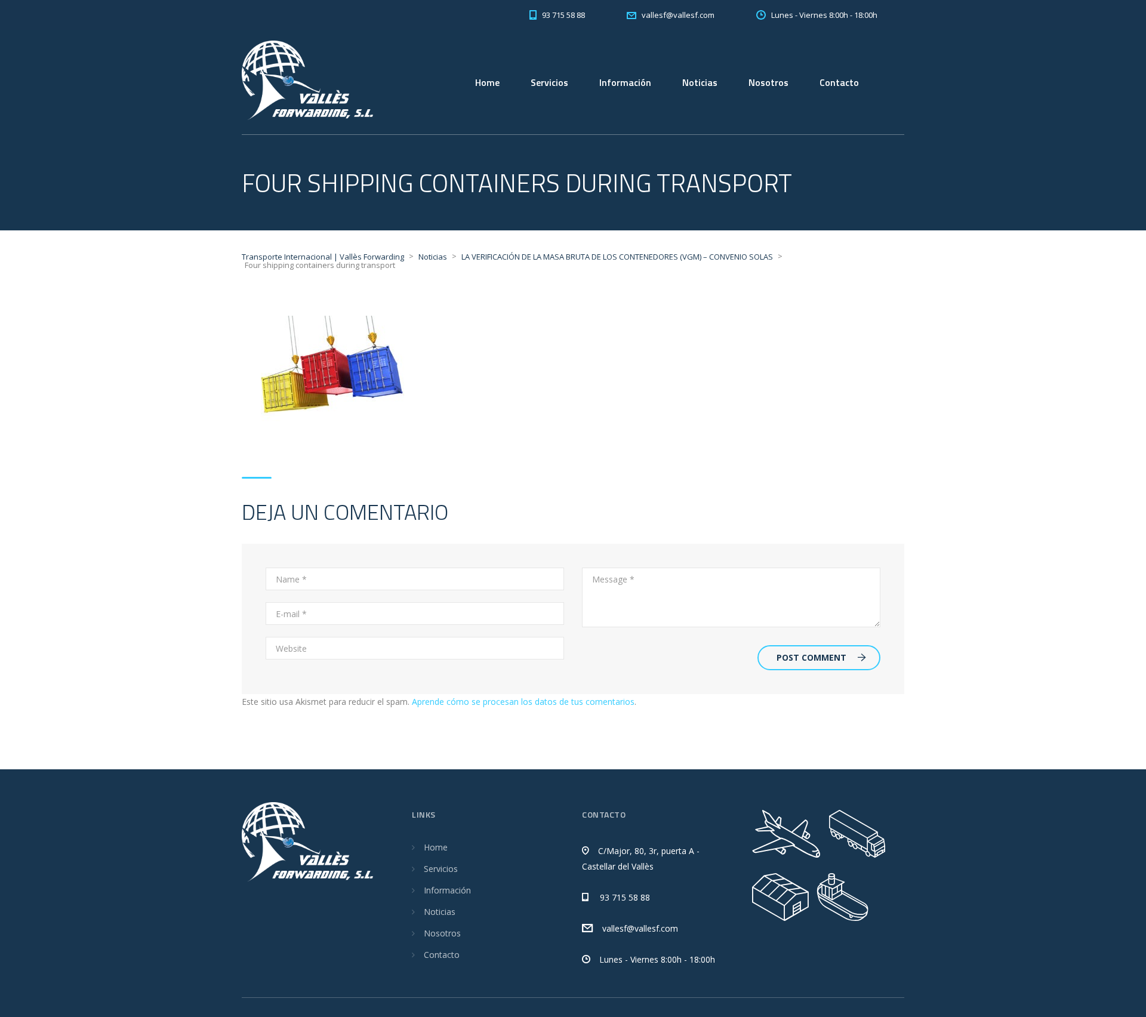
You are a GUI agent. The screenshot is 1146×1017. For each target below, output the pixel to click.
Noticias (699, 82)
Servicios (549, 82)
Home (487, 82)
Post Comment (811, 657)
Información (625, 82)
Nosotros (768, 82)
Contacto (839, 82)
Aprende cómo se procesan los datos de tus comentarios (523, 701)
